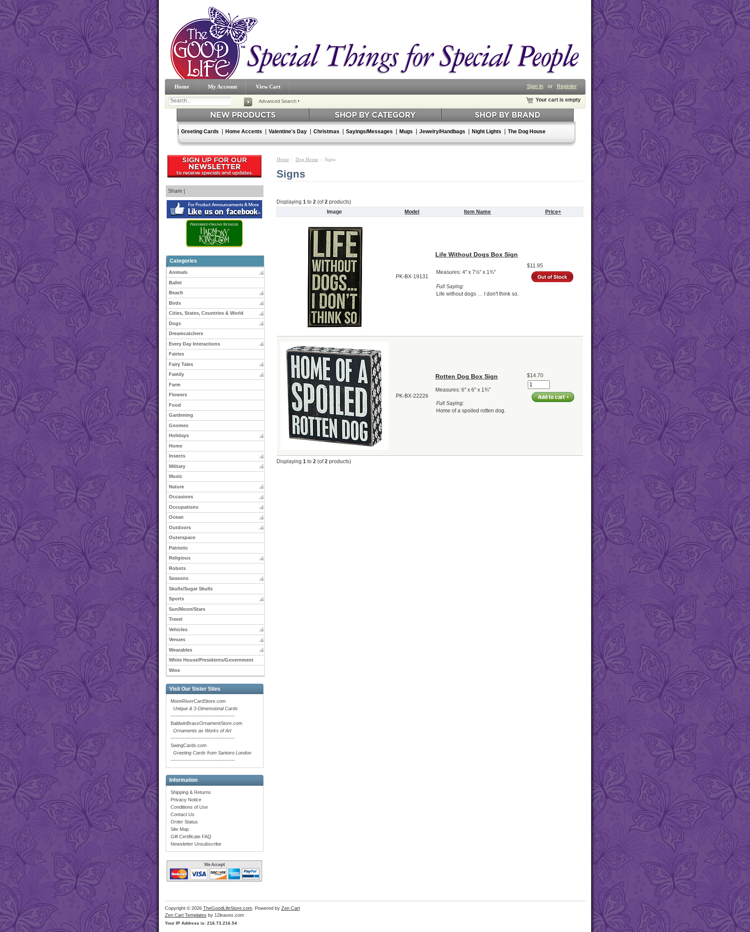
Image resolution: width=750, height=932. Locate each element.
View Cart (268, 86)
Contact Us (182, 814)
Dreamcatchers (186, 333)
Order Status (184, 821)
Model (412, 211)
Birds (175, 303)
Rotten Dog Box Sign (466, 376)
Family (176, 374)
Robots (177, 568)
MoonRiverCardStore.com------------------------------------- (204, 708)
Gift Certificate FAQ (191, 836)
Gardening (181, 415)
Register (567, 86)
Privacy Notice (186, 799)
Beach (176, 292)
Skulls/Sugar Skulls (191, 588)
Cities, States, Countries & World (206, 313)
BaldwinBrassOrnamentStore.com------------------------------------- (206, 731)
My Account (222, 86)
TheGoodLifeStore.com (227, 908)
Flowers (178, 394)
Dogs (175, 323)
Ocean (176, 517)
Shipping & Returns (191, 792)
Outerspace (182, 537)
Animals (178, 272)
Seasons (178, 578)
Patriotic (178, 547)
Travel (175, 619)
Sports (176, 598)
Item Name (477, 211)
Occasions (181, 496)
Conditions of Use (189, 807)
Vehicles (178, 629)
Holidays (179, 435)
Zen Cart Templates (186, 915)
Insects (177, 455)
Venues (177, 639)
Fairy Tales (181, 364)
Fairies (176, 353)
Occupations (183, 507)
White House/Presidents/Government (211, 659)
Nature (176, 486)
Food (175, 405)
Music (175, 476)
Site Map (180, 829)
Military (177, 466)
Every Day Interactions (194, 343)
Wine (174, 670)
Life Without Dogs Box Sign (476, 254)
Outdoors (180, 527)
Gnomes (178, 425)
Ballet (175, 282)
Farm (175, 384)
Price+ (553, 211)
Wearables (180, 649)
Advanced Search (277, 101)
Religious (180, 557)
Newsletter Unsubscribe (196, 843)
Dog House (307, 159)
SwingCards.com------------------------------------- (211, 753)
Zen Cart (290, 908)
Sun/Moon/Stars (187, 609)
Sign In (535, 86)
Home (181, 86)
